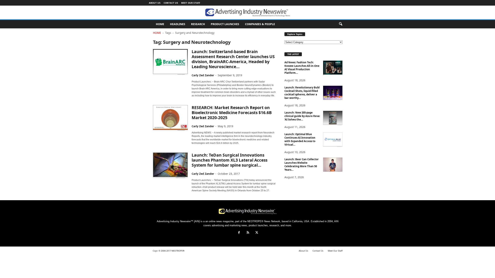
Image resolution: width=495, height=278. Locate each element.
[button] (340, 24)
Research (198, 24)
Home (157, 33)
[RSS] (247, 232)
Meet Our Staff (190, 2)
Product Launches (225, 24)
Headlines (177, 24)
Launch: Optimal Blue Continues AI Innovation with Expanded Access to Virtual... (299, 139)
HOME (160, 24)
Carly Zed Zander (203, 75)
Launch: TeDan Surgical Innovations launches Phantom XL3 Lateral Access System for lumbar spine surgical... (229, 160)
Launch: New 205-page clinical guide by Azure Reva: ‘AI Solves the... (302, 116)
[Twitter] (256, 232)
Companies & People (260, 24)
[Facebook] (239, 232)
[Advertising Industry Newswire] (247, 12)
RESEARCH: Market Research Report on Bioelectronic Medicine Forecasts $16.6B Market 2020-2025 (232, 112)
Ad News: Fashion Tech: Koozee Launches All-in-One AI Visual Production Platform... (301, 68)
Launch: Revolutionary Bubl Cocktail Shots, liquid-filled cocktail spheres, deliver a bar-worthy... (302, 93)
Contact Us (171, 2)
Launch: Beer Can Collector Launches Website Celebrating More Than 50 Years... (301, 164)
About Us (154, 2)
